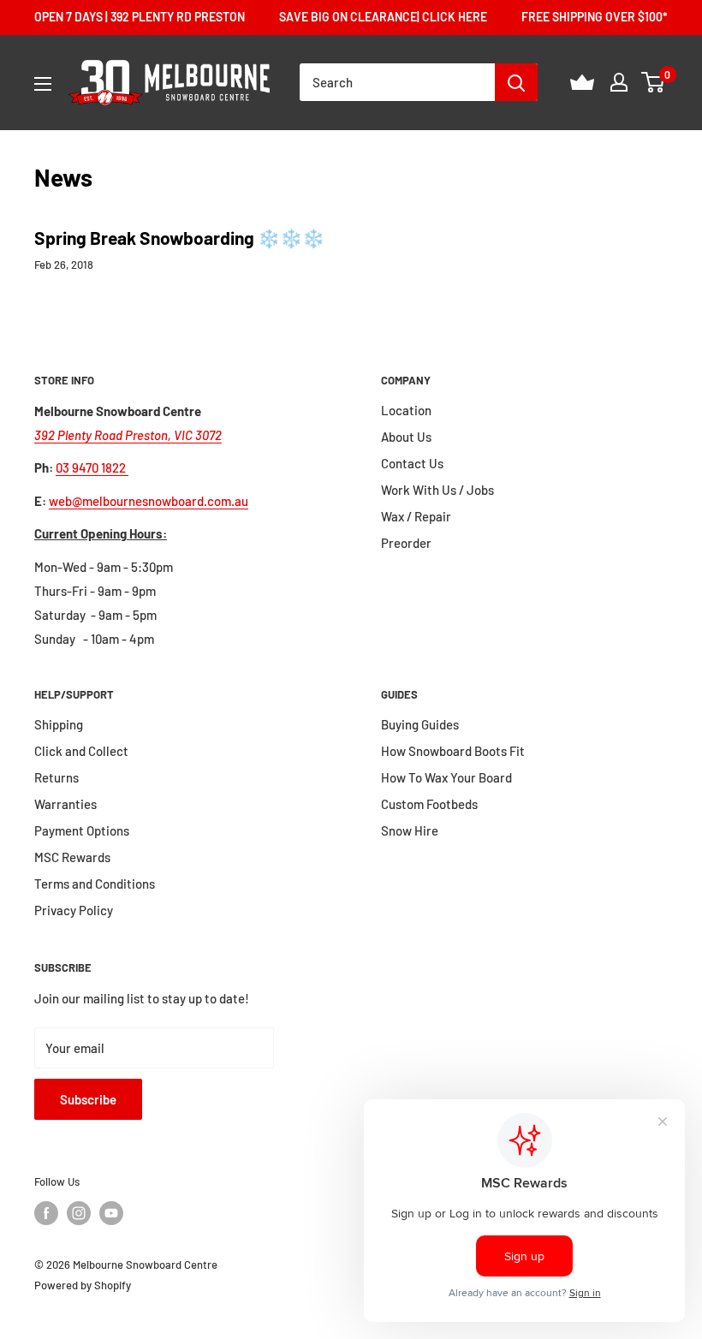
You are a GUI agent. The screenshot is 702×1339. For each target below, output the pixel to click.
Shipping (58, 724)
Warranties (65, 804)
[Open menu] (42, 84)
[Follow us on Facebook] (46, 1213)
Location (406, 410)
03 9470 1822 (92, 467)
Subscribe (88, 1099)
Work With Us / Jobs (437, 489)
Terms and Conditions (94, 883)
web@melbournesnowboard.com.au (148, 501)
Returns (56, 777)
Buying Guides (420, 724)
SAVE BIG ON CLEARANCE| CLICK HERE (383, 16)
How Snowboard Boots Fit (453, 751)
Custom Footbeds (429, 804)
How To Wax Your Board (446, 777)
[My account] (619, 82)
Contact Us (412, 463)
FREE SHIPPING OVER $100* (594, 16)
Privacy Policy (73, 910)
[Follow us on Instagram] (79, 1213)
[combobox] (397, 82)
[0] (653, 82)
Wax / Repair (416, 516)
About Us (406, 436)
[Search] (516, 82)
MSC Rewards (72, 857)
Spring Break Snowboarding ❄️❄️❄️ (179, 237)
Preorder (406, 542)
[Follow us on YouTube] (111, 1213)
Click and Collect (81, 751)
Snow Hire (409, 830)
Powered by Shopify (82, 1285)
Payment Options (81, 830)
